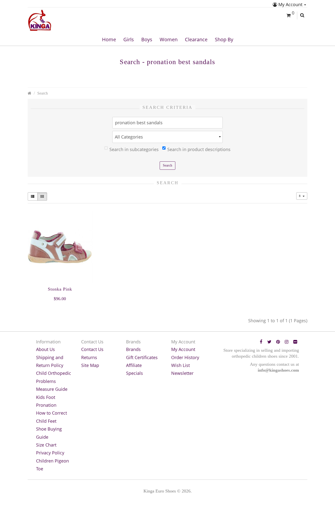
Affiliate (134, 365)
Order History (185, 357)
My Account (290, 4)
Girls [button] (128, 39)
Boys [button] (146, 39)
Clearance (196, 39)
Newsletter (182, 373)
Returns (89, 357)
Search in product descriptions (199, 149)
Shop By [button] (224, 39)
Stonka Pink (60, 289)
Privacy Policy (50, 453)
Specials (134, 373)
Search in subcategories (134, 149)
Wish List (180, 365)
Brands (133, 349)
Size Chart (46, 445)
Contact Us (92, 349)
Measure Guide (51, 389)
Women (169, 39)
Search (42, 93)
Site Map (90, 365)
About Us (45, 349)
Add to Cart (60, 308)
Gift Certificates (142, 357)
